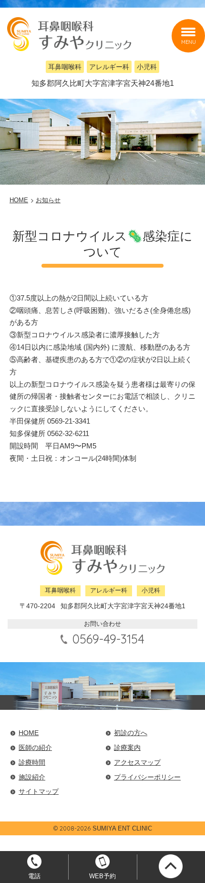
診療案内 (127, 747)
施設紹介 (32, 777)
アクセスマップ (137, 762)
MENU (188, 42)
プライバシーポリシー (147, 777)
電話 (34, 876)
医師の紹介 (35, 747)
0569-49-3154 (108, 638)
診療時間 (32, 762)
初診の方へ (130, 733)
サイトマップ (39, 791)
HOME (29, 733)
